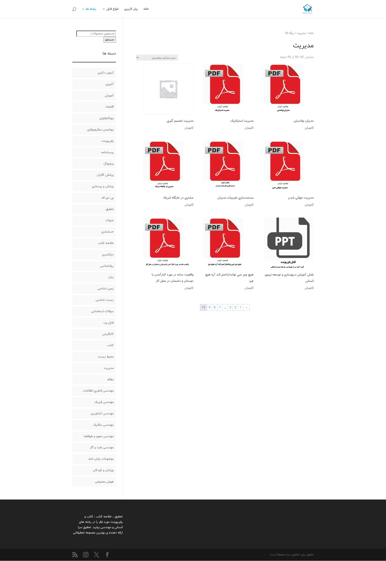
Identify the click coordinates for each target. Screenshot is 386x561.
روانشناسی (107, 265)
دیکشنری (108, 254)
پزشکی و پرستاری (103, 186)
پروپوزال (108, 163)
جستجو (109, 39)
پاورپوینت (107, 140)
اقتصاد (109, 106)
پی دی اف (107, 197)
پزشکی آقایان (105, 174)
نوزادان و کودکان (103, 470)
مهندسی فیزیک (104, 402)
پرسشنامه (107, 152)
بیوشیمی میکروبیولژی (100, 129)
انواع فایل (112, 9)
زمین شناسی (105, 288)
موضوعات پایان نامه (101, 458)
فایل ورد (108, 322)
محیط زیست (106, 356)
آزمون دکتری (106, 72)
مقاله (110, 379)
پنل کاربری (131, 9)
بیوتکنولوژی (106, 118)
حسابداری (107, 231)
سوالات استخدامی (102, 311)
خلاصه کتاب (106, 243)
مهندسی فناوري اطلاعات (98, 390)
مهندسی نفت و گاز (102, 447)
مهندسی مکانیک (103, 424)
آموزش (109, 95)
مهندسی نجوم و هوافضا (99, 436)
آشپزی (109, 84)
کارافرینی (108, 333)
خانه (146, 9)
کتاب (110, 345)
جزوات (109, 220)
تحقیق (110, 209)
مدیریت (301, 33)
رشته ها (91, 9)
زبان (111, 277)
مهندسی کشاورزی (102, 413)
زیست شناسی (105, 299)
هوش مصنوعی (104, 481)
